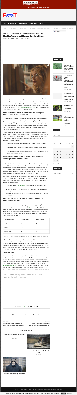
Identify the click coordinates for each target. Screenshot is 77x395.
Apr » (57, 163)
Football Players (22, 23)
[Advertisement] (46, 15)
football (41, 274)
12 (63, 151)
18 (60, 154)
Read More (69, 393)
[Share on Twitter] (28, 306)
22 (72, 154)
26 (63, 157)
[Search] (73, 23)
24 (57, 157)
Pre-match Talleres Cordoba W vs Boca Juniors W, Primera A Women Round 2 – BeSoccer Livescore (69, 96)
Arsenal (6, 274)
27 (66, 157)
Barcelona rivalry (14, 274)
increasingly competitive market (10, 265)
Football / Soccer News (10, 23)
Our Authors (46, 7)
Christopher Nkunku (23, 28)
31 (57, 160)
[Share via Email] (37, 306)
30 (54, 160)
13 (66, 151)
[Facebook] (69, 23)
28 (69, 157)
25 (60, 157)
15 (72, 151)
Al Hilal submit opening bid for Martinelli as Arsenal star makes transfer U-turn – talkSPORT (69, 66)
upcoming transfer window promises (26, 107)
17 (57, 154)
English (58, 31)
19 (63, 154)
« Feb (54, 163)
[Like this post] (25, 306)
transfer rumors (22, 277)
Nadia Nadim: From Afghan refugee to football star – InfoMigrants (68, 108)
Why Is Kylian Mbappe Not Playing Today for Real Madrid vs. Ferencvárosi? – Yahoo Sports (69, 119)
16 (54, 154)
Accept (63, 393)
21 (69, 154)
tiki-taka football (22, 185)
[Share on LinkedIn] (31, 306)
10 (57, 151)
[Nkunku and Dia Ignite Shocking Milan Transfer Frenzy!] (38, 341)
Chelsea (23, 274)
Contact (41, 23)
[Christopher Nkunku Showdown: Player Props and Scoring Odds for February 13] (14, 364)
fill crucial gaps (31, 207)
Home (4, 28)
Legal (40, 7)
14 (69, 151)
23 (54, 157)
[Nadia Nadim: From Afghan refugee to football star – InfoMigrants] (57, 108)
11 (60, 151)
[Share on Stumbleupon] (34, 306)
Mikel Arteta (7, 277)
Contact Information (33, 7)
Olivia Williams (16, 312)
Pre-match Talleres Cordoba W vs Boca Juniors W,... (33, 4)
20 (66, 154)
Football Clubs (33, 23)
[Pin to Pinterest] (30, 306)
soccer (14, 277)
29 (72, 157)
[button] (39, 2)
